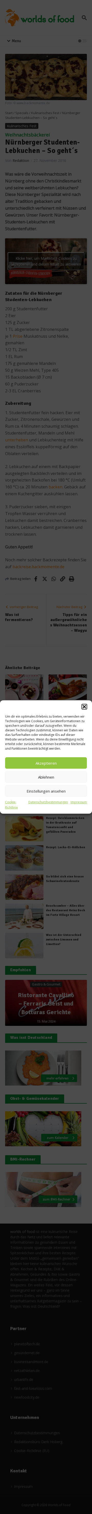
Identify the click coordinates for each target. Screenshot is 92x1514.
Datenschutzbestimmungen (48, 802)
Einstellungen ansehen (46, 791)
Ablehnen (46, 777)
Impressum (79, 802)
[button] (84, 706)
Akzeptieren (46, 763)
